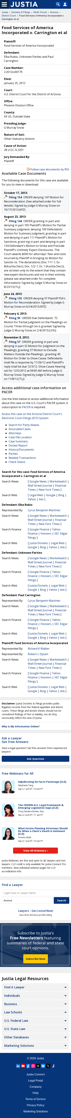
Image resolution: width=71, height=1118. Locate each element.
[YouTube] (23, 1066)
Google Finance (39, 529)
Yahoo (32, 499)
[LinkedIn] (18, 1066)
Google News (38, 481)
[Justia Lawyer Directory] (53, 1066)
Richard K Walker (39, 648)
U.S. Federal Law (16, 1020)
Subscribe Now (35, 958)
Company (36, 1086)
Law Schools (13, 1012)
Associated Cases (20, 429)
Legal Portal (35, 1080)
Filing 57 (15, 342)
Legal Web (36, 495)
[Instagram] (33, 1066)
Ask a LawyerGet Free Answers (15, 740)
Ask (41, 499)
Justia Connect (35, 1074)
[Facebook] (28, 1066)
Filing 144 (16, 221)
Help (35, 1092)
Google (50, 495)
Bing (61, 495)
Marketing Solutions (19, 1046)
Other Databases (16, 1037)
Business (10, 1004)
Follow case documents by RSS (49, 169)
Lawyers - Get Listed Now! (35, 911)
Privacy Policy (35, 1105)
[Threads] (38, 1066)
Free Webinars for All (17, 773)
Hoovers (46, 533)
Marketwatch (58, 481)
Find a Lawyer (12, 885)
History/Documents (21, 449)
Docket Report (18, 445)
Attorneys (15, 433)
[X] (48, 1066)
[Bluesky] (43, 1066)
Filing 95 (15, 318)
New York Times (49, 490)
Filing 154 (16, 197)
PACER (26, 407)
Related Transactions (22, 458)
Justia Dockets (38, 543)
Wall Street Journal (40, 485)
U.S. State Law (14, 1029)
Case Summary (18, 441)
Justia (40, 1058)
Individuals (12, 995)
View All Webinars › (35, 850)
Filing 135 (16, 298)
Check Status (17, 462)
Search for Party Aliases (24, 425)
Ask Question (35, 758)
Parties (13, 454)
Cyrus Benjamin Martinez (44, 510)
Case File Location (20, 437)
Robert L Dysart (38, 654)
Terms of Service (35, 1099)
